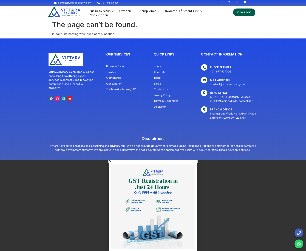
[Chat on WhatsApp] (298, 243)
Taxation (125, 11)
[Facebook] (51, 98)
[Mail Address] (204, 80)
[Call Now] (298, 232)
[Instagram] (57, 98)
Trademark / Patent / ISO (182, 11)
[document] (153, 205)
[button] (153, 161)
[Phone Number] (204, 67)
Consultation (99, 15)
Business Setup (100, 11)
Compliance (147, 11)
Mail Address (220, 80)
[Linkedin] (63, 98)
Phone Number (220, 67)
